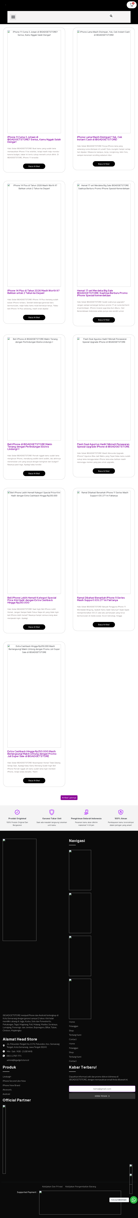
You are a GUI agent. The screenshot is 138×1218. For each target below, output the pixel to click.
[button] (13, 17)
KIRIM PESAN (101, 1096)
